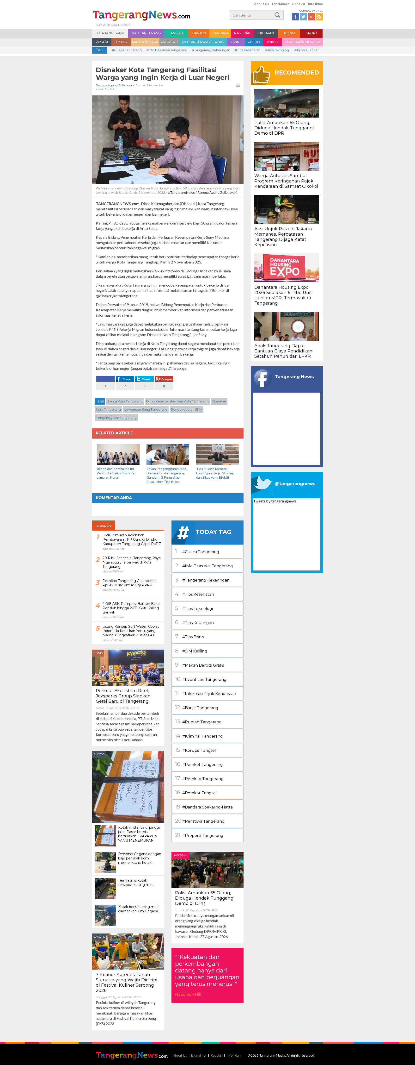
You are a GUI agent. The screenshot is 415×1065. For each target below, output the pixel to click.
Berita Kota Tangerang (125, 401)
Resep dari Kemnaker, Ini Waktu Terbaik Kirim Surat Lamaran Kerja (116, 473)
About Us (261, 4)
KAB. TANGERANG (146, 33)
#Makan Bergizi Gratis (199, 665)
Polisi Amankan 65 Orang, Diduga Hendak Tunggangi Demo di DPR (205, 898)
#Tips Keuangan (306, 50)
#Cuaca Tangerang (127, 50)
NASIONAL (242, 33)
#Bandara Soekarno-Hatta (204, 806)
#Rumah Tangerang (198, 721)
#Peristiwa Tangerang (200, 821)
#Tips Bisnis (189, 636)
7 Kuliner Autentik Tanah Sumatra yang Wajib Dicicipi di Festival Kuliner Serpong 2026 (126, 982)
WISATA (102, 42)
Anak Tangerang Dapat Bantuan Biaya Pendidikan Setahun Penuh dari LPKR (283, 351)
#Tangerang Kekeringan (211, 50)
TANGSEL (176, 33)
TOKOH (272, 42)
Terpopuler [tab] (104, 525)
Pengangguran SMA (186, 409)
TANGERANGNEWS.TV (302, 42)
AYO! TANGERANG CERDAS (202, 42)
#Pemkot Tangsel (196, 792)
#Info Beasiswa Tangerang (166, 50)
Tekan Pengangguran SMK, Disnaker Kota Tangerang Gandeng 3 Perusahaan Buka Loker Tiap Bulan (166, 475)
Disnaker (219, 401)
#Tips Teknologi (277, 50)
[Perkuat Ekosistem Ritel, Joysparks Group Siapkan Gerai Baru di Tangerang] (128, 667)
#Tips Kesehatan (248, 50)
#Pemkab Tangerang (199, 778)
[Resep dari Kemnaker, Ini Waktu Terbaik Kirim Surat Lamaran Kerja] (118, 454)
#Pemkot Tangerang (199, 764)
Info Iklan (315, 4)
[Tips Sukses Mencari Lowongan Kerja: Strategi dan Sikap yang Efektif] (217, 454)
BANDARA (220, 33)
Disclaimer (280, 4)
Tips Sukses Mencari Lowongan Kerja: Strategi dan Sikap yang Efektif (215, 473)
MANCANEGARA (145, 42)
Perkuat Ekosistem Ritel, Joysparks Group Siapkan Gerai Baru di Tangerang (123, 696)
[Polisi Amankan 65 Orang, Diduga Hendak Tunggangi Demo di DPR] (207, 869)
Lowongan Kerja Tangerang (145, 409)
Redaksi (298, 4)
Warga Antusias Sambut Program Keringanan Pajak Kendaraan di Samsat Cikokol (286, 181)
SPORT (311, 33)
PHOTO (254, 42)
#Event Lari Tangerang (200, 679)
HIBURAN (266, 33)
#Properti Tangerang (199, 835)
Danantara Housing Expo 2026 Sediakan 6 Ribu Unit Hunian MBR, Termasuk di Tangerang (283, 295)
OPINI (235, 42)
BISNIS (121, 42)
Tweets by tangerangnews (274, 501)
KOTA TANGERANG (110, 33)
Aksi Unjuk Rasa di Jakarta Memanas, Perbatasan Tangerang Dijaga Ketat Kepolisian (283, 236)
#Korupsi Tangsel (195, 750)
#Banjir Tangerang (196, 707)
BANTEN (199, 33)
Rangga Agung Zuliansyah (115, 85)
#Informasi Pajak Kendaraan (205, 693)
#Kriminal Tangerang (199, 736)
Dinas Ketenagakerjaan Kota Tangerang (177, 401)
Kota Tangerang (108, 409)
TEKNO (289, 33)
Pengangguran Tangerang (116, 418)
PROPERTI (169, 42)
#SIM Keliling (191, 650)
